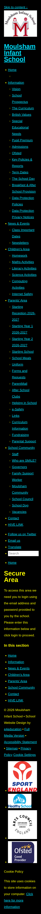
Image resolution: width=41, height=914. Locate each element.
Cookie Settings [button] (24, 755)
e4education (12, 729)
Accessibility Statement (20, 742)
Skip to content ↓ (16, 7)
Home (12, 562)
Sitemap (12, 748)
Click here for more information (18, 900)
